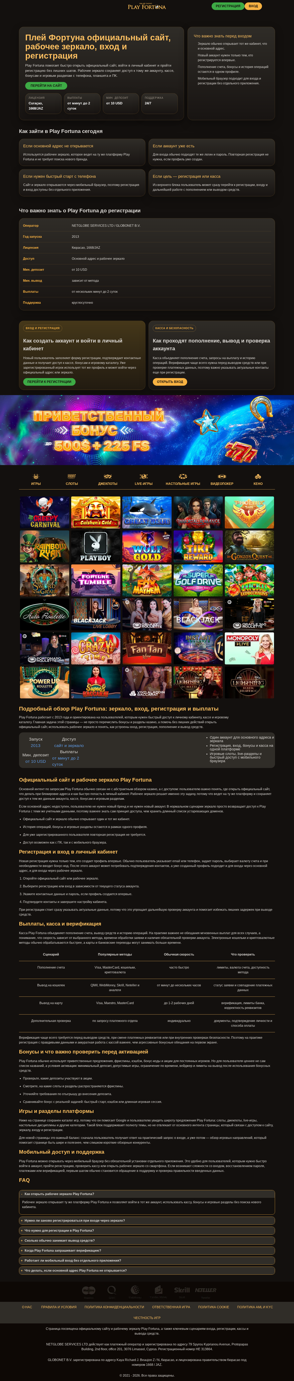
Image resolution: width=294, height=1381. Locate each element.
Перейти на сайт (46, 85)
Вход (253, 6)
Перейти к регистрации (49, 381)
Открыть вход (170, 381)
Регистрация (228, 6)
